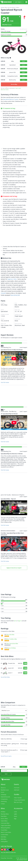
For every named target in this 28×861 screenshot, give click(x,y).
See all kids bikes (5, 677)
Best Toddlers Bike (12, 639)
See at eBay (14, 84)
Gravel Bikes (4, 830)
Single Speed (18, 316)
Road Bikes (4, 816)
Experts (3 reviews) (6, 35)
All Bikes (3, 812)
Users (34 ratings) (5, 31)
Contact (3, 803)
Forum (2, 792)
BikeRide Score (5, 790)
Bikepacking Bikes (5, 828)
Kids (9, 7)
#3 (14, 673)
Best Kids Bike (10, 634)
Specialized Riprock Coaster (10, 99)
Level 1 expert (23, 411)
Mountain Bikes (5, 814)
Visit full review (5, 382)
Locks (15, 812)
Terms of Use (9, 858)
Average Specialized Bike (7, 721)
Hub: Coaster (5, 325)
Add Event (16, 790)
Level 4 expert (23, 347)
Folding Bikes (4, 841)
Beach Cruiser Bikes (6, 832)
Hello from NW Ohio (6, 739)
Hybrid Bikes (4, 821)
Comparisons (4, 799)
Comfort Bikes (4, 834)
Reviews (2, 7)
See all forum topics (6, 756)
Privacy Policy (3, 858)
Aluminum (18, 325)
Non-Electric (12, 7)
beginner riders (12, 279)
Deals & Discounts (5, 797)
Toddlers (17, 7)
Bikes (6, 7)
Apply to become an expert (14, 568)
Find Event (16, 787)
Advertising (4, 801)
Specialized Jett (15, 295)
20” (21, 311)
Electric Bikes (4, 818)
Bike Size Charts (5, 89)
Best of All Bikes (11, 648)
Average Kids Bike (5, 725)
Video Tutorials (18, 797)
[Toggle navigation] (26, 2)
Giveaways (3, 794)
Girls (2, 305)
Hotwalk (3, 293)
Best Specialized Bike (12, 643)
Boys (5, 305)
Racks (15, 816)
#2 (14, 668)
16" (18, 311)
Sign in (19, 2)
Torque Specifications (19, 800)
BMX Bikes (3, 839)
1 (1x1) (3, 316)
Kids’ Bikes (3, 837)
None (16, 321)
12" (16, 311)
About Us (3, 787)
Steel (23, 325)
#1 (14, 663)
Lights (15, 814)
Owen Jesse (9, 103)
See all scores (23, 29)
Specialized (4, 311)
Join (16, 2)
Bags (15, 818)
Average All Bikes (5, 718)
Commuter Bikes (5, 823)
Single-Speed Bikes (6, 825)
